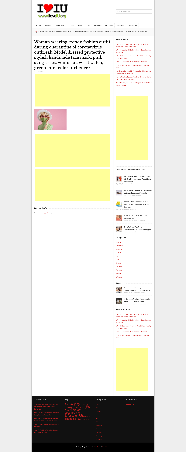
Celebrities (59, 25)
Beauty (48, 25)
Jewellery (98, 25)
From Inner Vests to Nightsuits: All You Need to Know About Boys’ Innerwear (137, 179)
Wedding (119, 277)
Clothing (119, 249)
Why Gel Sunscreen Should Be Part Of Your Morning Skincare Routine (136, 204)
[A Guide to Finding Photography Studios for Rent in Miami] (119, 301)
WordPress (98, 447)
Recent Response (134, 169)
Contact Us (132, 25)
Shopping (120, 25)
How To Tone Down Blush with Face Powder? (131, 62)
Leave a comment (52, 72)
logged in (46, 213)
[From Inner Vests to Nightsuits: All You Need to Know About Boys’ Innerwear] (119, 178)
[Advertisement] (72, 90)
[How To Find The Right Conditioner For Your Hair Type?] (119, 229)
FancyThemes (106, 447)
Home (38, 25)
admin (45, 72)
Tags (143, 169)
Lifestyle (109, 25)
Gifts (88, 25)
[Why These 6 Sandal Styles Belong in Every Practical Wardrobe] (119, 192)
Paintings (119, 270)
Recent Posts (121, 169)
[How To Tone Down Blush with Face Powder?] (119, 217)
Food (80, 25)
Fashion (70, 25)
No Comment (132, 184)
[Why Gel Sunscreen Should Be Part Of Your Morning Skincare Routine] (119, 204)
